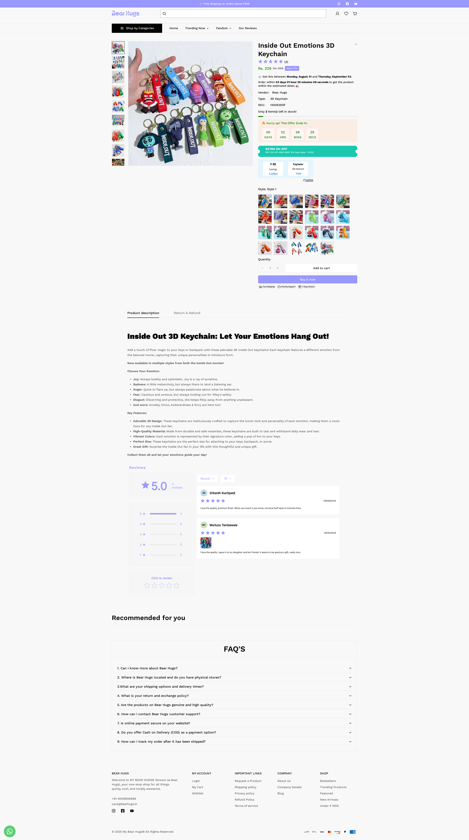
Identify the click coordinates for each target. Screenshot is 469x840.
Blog (280, 793)
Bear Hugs (279, 92)
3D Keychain (279, 98)
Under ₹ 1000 (329, 806)
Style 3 (296, 201)
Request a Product (248, 781)
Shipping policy (245, 787)
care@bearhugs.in (124, 804)
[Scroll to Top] (462, 820)
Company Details (289, 787)
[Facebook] (347, 3)
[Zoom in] (245, 49)
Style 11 (327, 217)
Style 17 (327, 232)
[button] (355, 13)
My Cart (197, 787)
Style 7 (265, 217)
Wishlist (197, 793)
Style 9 (296, 217)
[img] (270, 61)
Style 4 (312, 201)
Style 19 (265, 248)
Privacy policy (244, 793)
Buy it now (307, 279)
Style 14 (280, 232)
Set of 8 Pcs (327, 248)
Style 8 (280, 217)
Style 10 (312, 217)
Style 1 (265, 201)
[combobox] (243, 13)
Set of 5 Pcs (312, 248)
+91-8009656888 (124, 798)
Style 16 (312, 232)
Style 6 (343, 201)
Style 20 (280, 248)
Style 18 (343, 232)
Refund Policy (244, 799)
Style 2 (280, 201)
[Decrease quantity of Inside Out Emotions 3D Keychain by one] (262, 268)
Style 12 (343, 217)
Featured (326, 793)
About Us (284, 781)
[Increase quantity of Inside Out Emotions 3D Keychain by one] (278, 268)
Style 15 (296, 232)
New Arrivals (329, 799)
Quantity (264, 259)
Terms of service (246, 806)
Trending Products (333, 787)
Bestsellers (328, 781)
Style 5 (327, 201)
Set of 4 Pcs (296, 248)
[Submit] (164, 14)
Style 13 (265, 232)
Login (196, 781)
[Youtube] (355, 3)
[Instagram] (338, 3)
